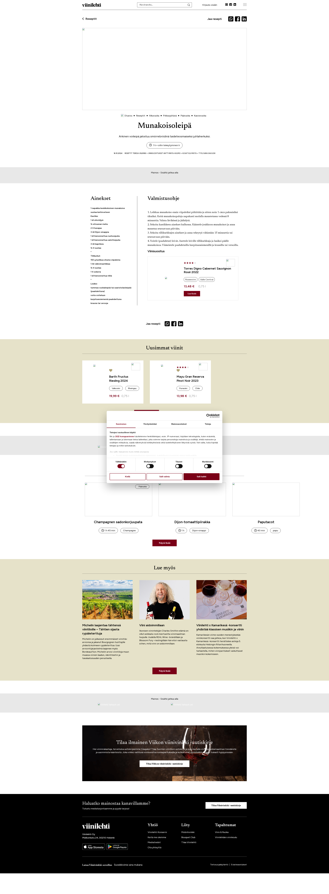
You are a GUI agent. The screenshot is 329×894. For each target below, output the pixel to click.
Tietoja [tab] (208, 424)
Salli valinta (164, 476)
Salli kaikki (201, 476)
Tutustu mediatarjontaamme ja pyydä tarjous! (105, 808)
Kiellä (127, 476)
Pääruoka (143, 486)
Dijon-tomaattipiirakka (192, 522)
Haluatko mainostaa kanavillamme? (116, 803)
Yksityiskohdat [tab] (150, 424)
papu (275, 530)
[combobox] (164, 4)
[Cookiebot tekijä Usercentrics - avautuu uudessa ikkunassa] (208, 416)
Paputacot (266, 522)
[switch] (150, 466)
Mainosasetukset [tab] (179, 424)
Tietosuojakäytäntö (219, 864)
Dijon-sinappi (199, 530)
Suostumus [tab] (121, 424)
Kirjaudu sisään (209, 5)
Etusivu (128, 115)
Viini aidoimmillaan (151, 625)
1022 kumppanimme (124, 436)
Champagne (129, 530)
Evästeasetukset (239, 864)
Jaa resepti (214, 19)
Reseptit (91, 18)
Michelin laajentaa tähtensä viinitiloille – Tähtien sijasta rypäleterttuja (101, 629)
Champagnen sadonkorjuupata (118, 522)
